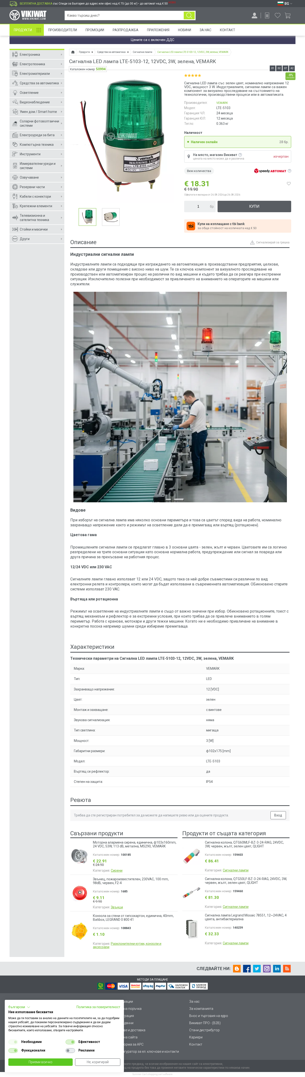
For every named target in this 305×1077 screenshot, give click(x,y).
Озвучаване (29, 177)
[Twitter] (257, 968)
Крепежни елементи (36, 206)
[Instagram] (267, 968)
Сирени (116, 870)
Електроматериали (35, 73)
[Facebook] (247, 968)
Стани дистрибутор (204, 1030)
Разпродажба (125, 30)
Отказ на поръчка (128, 1009)
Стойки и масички (34, 229)
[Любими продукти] (277, 15)
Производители (62, 30)
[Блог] (237, 968)
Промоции (95, 30)
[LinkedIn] (277, 968)
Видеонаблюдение (35, 102)
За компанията (201, 1009)
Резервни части (32, 187)
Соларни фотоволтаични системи (39, 123)
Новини (184, 30)
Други (25, 239)
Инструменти (30, 154)
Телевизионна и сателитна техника (34, 218)
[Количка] (289, 15)
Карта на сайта (125, 1037)
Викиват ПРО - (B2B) (205, 1023)
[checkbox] (13, 1042)
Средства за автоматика (39, 83)
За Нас (205, 30)
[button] (19, 1007)
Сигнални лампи (236, 870)
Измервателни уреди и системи (38, 166)
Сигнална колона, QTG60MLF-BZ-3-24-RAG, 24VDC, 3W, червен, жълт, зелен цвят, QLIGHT (244, 844)
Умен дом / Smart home (38, 112)
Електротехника (32, 64)
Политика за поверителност (98, 1007)
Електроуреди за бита (37, 135)
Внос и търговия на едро (208, 1016)
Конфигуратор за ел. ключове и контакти (146, 1051)
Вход (278, 815)
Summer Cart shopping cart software (152, 1074)
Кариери (196, 1037)
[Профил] (254, 15)
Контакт (227, 30)
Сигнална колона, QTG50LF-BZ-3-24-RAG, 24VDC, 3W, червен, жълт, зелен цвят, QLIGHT (246, 881)
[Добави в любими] (288, 183)
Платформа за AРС (128, 1044)
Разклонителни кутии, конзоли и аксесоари (127, 945)
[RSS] (287, 968)
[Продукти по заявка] (267, 15)
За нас (194, 1001)
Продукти (23, 30)
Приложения (158, 30)
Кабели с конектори (35, 196)
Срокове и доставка (129, 1030)
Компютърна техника (37, 144)
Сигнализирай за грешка (273, 242)
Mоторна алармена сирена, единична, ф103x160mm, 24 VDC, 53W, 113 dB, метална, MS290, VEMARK (134, 844)
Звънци (117, 907)
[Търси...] (189, 15)
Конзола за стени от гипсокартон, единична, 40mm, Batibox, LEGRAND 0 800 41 (133, 917)
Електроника (30, 54)
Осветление (29, 93)
